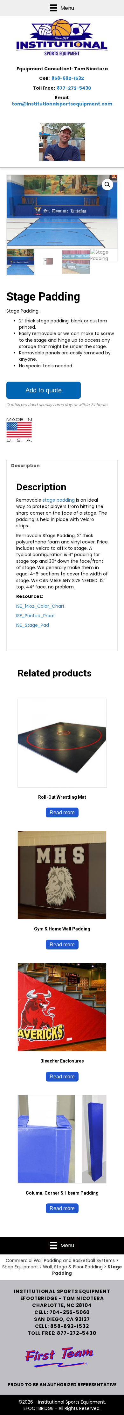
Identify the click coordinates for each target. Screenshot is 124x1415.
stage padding (58, 500)
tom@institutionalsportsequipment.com (62, 104)
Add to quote (43, 390)
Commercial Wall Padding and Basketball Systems (60, 1261)
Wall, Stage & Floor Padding (73, 1267)
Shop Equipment (20, 1267)
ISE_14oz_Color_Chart (40, 606)
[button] (107, 184)
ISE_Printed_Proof (35, 615)
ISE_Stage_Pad (32, 625)
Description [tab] (25, 465)
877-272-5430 (74, 88)
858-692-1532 (68, 78)
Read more (62, 812)
